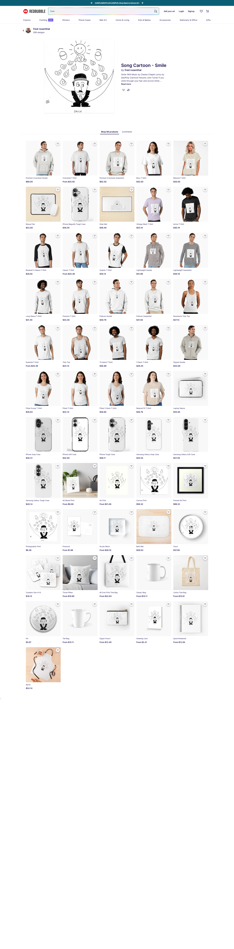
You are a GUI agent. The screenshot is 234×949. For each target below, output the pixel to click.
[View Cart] (208, 11)
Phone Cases (85, 20)
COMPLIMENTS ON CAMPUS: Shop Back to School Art (117, 3)
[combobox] (103, 11)
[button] (117, 3)
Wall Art (103, 20)
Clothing (45, 20)
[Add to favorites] (123, 90)
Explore (26, 20)
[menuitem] (26, 20)
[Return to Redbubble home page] (34, 11)
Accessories (165, 20)
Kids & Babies (144, 20)
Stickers (66, 20)
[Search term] (155, 11)
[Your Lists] (201, 11)
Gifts (208, 20)
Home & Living (122, 20)
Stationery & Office (188, 20)
